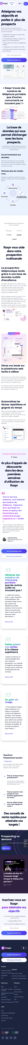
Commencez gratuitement (14, 556)
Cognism (23, 296)
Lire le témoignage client (14, 551)
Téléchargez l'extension (14, 960)
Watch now (6, 848)
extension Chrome (17, 285)
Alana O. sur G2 (14, 107)
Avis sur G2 (9, 622)
